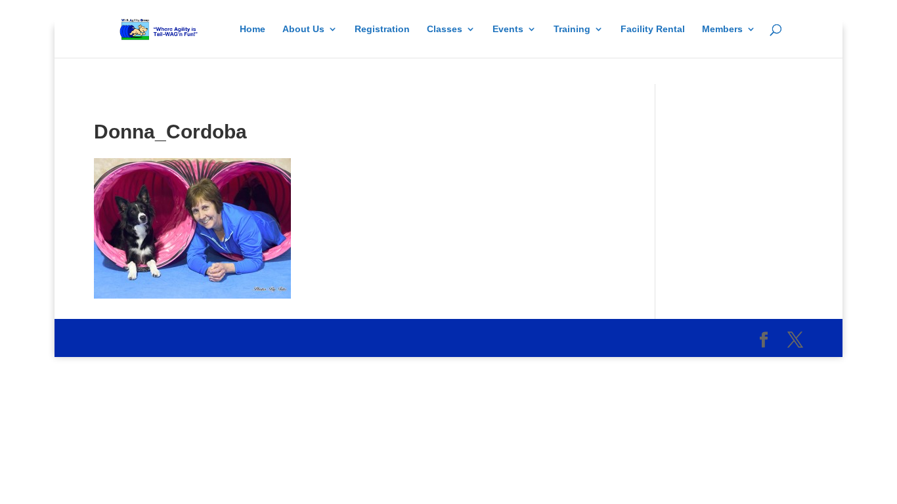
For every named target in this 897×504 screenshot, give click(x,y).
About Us (303, 29)
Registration (382, 29)
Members (722, 29)
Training (572, 29)
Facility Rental (653, 29)
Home (252, 29)
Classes (444, 29)
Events (507, 29)
